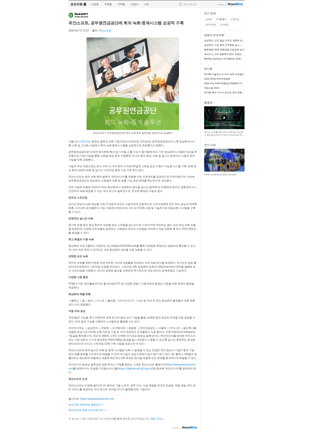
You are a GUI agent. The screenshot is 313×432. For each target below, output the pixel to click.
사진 (146, 4)
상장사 (134, 4)
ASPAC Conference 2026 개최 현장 (220, 174)
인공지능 (235, 19)
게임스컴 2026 (211, 87)
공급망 (209, 19)
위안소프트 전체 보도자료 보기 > (87, 410)
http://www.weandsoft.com (97, 399)
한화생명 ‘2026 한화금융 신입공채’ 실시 (224, 49)
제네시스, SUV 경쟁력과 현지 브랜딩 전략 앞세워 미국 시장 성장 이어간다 (241, 54)
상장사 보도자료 (214, 35)
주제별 (108, 4)
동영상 (208, 102)
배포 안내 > (157, 418)
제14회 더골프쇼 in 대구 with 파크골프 (224, 74)
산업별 (95, 4)
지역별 (121, 4)
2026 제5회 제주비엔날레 (217, 78)
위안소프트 (105, 30)
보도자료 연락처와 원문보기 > (85, 404)
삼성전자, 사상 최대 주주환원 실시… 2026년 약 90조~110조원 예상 (238, 44)
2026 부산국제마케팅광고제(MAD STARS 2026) (228, 83)
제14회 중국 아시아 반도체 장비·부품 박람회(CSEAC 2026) (234, 92)
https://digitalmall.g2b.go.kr (135, 368)
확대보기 (182, 127)
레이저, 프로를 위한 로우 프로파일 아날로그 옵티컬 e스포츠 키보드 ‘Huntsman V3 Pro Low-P (224, 135)
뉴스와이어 (82, 141)
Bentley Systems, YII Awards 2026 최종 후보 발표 (230, 58)
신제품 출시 (221, 19)
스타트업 (224, 24)
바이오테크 (211, 24)
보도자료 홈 (78, 4)
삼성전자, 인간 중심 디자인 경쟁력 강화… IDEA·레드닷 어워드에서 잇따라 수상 (244, 40)
